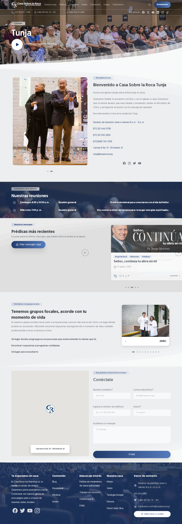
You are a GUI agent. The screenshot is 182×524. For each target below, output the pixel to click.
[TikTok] (167, 12)
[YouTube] (153, 12)
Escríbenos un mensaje (104, 424)
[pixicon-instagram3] (129, 163)
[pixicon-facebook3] (124, 163)
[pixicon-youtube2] (139, 163)
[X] (148, 12)
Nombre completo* (103, 390)
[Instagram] (162, 12)
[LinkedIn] (157, 12)
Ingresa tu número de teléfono (108, 407)
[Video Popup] (17, 44)
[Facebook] (143, 12)
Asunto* (137, 407)
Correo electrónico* (143, 390)
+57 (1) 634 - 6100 (22, 12)
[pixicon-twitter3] (134, 163)
